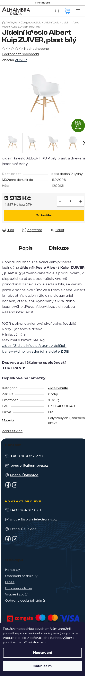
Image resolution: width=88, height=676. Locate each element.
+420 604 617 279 (27, 456)
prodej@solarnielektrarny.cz (33, 519)
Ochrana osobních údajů (25, 600)
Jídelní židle (58, 388)
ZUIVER (21, 60)
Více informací (35, 642)
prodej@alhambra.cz (29, 465)
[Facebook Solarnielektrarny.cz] (8, 540)
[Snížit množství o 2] (60, 201)
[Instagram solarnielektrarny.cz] (15, 540)
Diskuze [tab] (59, 248)
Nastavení (42, 653)
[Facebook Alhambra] (8, 486)
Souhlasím (42, 666)
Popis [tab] (26, 248)
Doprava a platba (18, 588)
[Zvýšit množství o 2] (81, 201)
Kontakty (12, 570)
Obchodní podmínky (21, 576)
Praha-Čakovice (24, 475)
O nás (10, 582)
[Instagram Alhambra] (15, 486)
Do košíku (44, 215)
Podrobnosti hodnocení (20, 54)
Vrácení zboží (16, 594)
